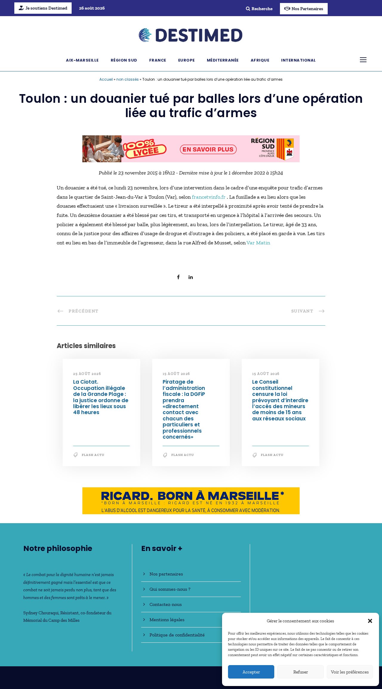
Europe (186, 60)
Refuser (300, 672)
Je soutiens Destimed (46, 8)
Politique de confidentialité (177, 635)
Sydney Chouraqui (40, 612)
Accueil (106, 79)
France (157, 60)
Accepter (251, 672)
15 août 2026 (176, 374)
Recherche (262, 8)
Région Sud (124, 60)
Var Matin (258, 242)
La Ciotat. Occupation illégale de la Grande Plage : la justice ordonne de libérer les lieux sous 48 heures (100, 397)
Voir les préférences (350, 672)
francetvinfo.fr (209, 197)
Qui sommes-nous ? (170, 589)
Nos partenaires (166, 574)
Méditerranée (223, 60)
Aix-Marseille (82, 60)
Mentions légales (167, 619)
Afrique (260, 60)
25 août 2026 (87, 374)
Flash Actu (93, 455)
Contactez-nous (166, 604)
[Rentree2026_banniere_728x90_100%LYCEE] (191, 148)
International (298, 60)
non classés (127, 79)
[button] (370, 621)
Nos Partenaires (307, 8)
